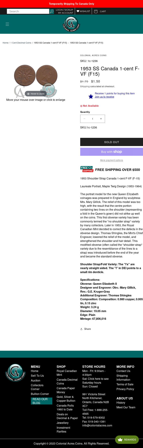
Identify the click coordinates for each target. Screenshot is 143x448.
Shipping (85, 86)
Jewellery (63, 423)
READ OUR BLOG (40, 401)
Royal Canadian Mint (67, 373)
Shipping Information (123, 377)
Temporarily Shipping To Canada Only (71, 3)
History (120, 402)
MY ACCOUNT (65, 12)
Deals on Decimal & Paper (67, 416)
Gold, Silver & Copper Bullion (66, 399)
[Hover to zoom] (36, 76)
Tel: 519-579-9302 (93, 417)
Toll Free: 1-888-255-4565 (95, 412)
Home (5, 42)
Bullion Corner (40, 394)
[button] (7, 24)
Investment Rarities (63, 429)
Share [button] (87, 329)
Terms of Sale (124, 384)
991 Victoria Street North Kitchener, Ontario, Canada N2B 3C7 (95, 400)
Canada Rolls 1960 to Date (65, 407)
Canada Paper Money (66, 390)
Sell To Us (37, 376)
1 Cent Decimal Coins (20, 42)
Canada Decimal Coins (67, 381)
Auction (35, 380)
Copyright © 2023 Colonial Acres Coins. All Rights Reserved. (71, 443)
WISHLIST (84, 11)
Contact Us (123, 371)
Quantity (85, 111)
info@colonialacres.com (97, 425)
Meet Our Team (125, 407)
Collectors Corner (37, 387)
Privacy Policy (125, 389)
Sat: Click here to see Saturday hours (95, 380)
